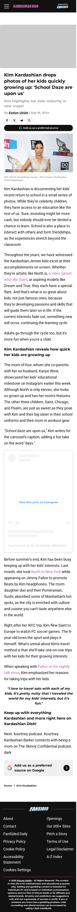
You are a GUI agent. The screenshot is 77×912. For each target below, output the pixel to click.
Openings (54, 818)
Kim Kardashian (26, 785)
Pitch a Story (57, 834)
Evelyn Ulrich (18, 113)
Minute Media (24, 880)
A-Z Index (54, 857)
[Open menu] (6, 6)
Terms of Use (57, 841)
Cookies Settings (17, 870)
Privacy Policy (14, 841)
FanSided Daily (15, 834)
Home (8, 785)
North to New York (46, 572)
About (8, 818)
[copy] (29, 120)
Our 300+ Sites (58, 826)
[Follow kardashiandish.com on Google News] (66, 768)
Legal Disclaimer (60, 849)
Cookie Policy (14, 849)
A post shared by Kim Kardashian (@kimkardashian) (41, 545)
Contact (9, 826)
